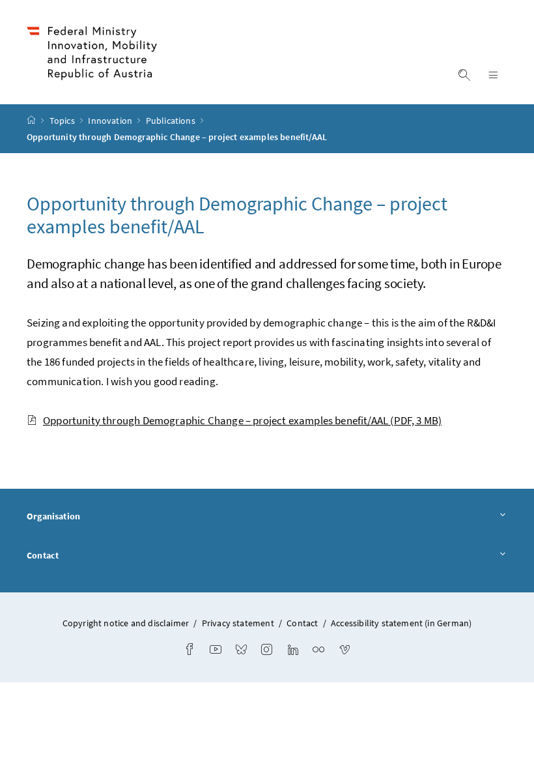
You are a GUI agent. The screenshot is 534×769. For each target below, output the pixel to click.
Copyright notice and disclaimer (127, 623)
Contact (43, 555)
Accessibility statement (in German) (401, 623)
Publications (171, 120)
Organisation (53, 516)
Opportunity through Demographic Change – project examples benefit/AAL (242, 420)
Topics (63, 120)
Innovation (111, 120)
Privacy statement (238, 623)
